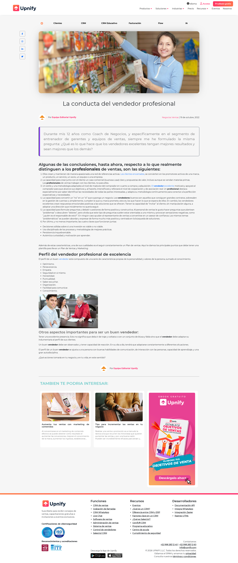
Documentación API (185, 505)
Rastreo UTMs (181, 516)
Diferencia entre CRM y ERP (146, 512)
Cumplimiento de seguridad (146, 533)
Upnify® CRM (139, 523)
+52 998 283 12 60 (187, 544)
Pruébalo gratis (223, 4)
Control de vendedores (104, 530)
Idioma (193, 4)
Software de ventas (102, 519)
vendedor (64, 259)
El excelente (163, 186)
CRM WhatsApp (101, 512)
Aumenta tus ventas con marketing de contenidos (65, 425)
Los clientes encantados (132, 174)
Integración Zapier (184, 512)
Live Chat (97, 516)
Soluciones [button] (161, 8)
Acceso (206, 4)
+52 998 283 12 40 (169, 544)
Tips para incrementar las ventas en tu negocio (119, 425)
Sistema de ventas (102, 526)
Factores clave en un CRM (145, 516)
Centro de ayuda (140, 530)
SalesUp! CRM (100, 533)
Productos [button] (145, 8)
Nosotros (227, 8)
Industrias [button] (177, 8)
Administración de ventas (106, 523)
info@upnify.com (187, 547)
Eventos (216, 8)
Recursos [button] (201, 8)
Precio (191, 8)
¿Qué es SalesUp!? (141, 519)
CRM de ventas (100, 505)
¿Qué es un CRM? (141, 509)
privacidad (191, 553)
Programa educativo (142, 526)
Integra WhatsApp (184, 509)
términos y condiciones (184, 556)
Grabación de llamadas (104, 509)
